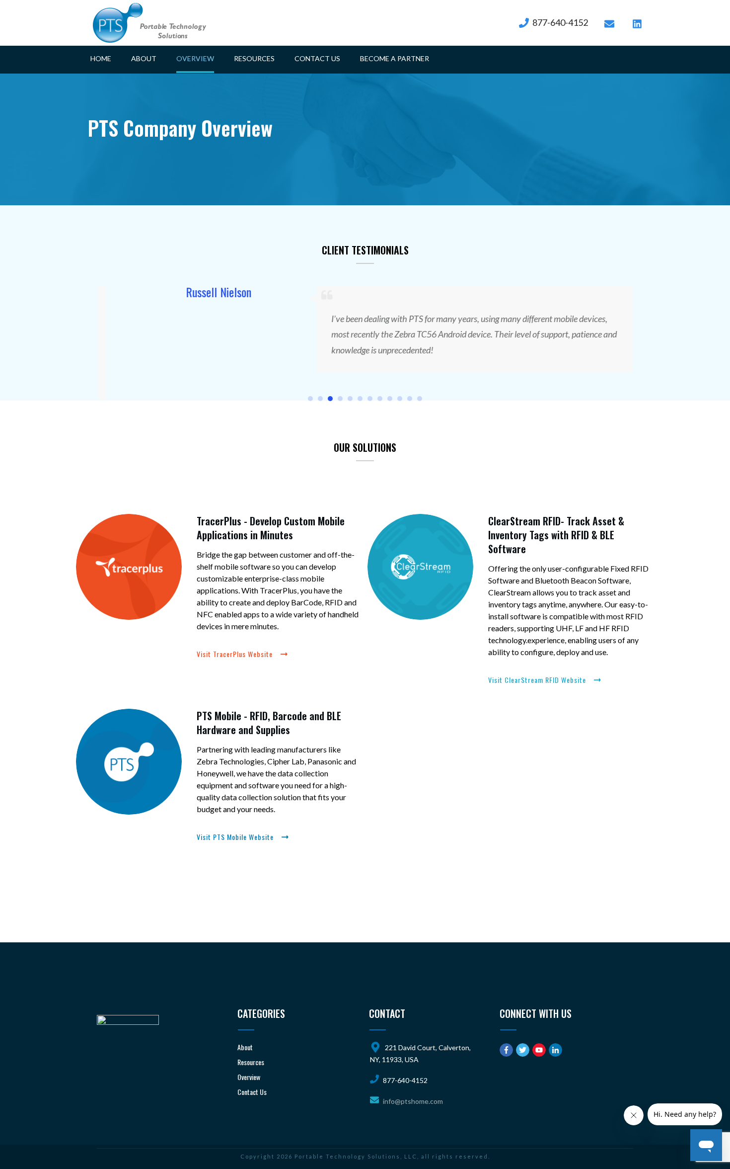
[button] (310, 397)
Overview (248, 1077)
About (245, 1047)
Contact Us (252, 1091)
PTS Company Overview (180, 128)
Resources (250, 1062)
